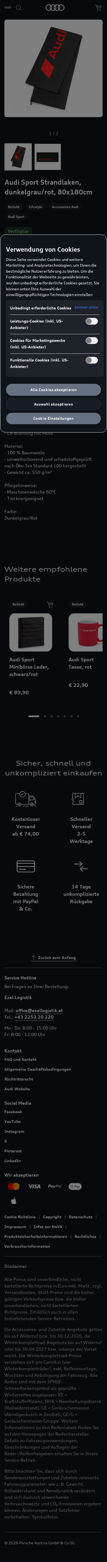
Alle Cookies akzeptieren (53, 390)
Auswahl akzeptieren (53, 404)
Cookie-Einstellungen (53, 418)
